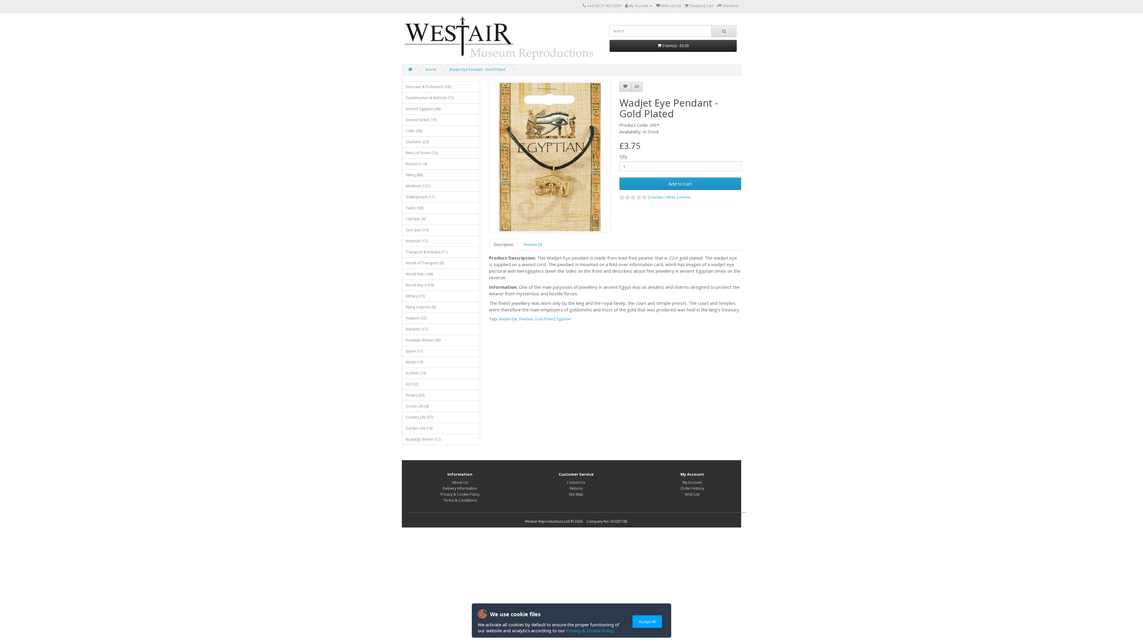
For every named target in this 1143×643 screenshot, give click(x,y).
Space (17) (414, 351)
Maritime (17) (417, 329)
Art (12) (412, 384)
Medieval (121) (418, 185)
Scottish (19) (416, 373)
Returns (576, 488)
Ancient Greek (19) (421, 119)
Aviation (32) (416, 318)
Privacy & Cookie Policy (590, 630)
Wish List (692, 494)
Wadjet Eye (508, 319)
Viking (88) (414, 174)
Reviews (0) (533, 244)
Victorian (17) (417, 241)
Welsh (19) (414, 362)
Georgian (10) (417, 229)
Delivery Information (460, 488)
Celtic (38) (414, 130)
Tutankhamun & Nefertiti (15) (430, 97)
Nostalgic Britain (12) (423, 439)
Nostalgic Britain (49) (423, 340)
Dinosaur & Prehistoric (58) (428, 86)
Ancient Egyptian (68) (423, 108)
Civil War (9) (415, 218)
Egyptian (564, 319)
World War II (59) (420, 285)
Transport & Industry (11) (427, 252)
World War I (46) (419, 274)
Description (503, 244)
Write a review (678, 197)
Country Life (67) (419, 417)
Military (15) (415, 296)
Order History (692, 488)
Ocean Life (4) (417, 406)
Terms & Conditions (460, 500)
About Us (460, 482)
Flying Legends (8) (420, 307)
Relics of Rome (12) (422, 152)
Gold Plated (545, 319)
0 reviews (655, 197)
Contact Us (576, 482)
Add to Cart (680, 184)
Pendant (526, 319)
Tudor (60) (414, 207)
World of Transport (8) (425, 263)
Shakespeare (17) (420, 196)
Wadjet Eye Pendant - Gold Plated (477, 69)
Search (430, 69)
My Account (692, 482)
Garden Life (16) (419, 428)
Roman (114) (416, 163)
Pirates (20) (415, 395)
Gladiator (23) (417, 141)
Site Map (576, 494)
